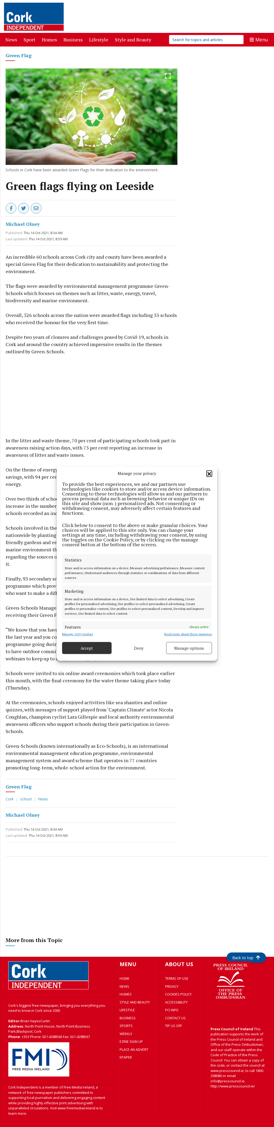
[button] (209, 473)
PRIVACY (171, 986)
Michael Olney (23, 224)
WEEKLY (126, 1033)
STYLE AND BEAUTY (135, 1002)
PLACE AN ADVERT (134, 1049)
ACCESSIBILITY (176, 1002)
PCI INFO (171, 1010)
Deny (139, 648)
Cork (10, 798)
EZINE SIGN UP (131, 1041)
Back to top (242, 957)
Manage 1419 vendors (77, 634)
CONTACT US (175, 1018)
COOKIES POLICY (178, 994)
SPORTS (126, 1025)
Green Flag (19, 55)
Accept (87, 648)
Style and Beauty (134, 39)
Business (74, 39)
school (26, 798)
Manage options (189, 648)
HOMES (126, 994)
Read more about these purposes (188, 634)
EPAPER (126, 1057)
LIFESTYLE (127, 1010)
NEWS (124, 986)
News (12, 39)
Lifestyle (100, 39)
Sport (30, 39)
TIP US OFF (173, 1025)
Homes (50, 39)
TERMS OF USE (176, 978)
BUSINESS (128, 1018)
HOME (125, 978)
